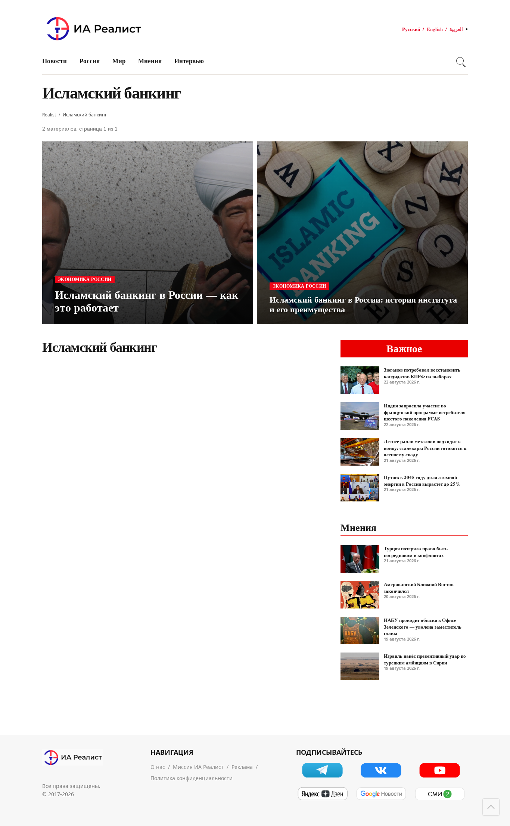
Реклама (242, 766)
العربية (456, 28)
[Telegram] (322, 770)
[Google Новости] (381, 794)
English (435, 28)
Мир (118, 60)
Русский (411, 28)
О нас (157, 766)
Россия (90, 60)
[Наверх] (491, 807)
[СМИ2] (439, 794)
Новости (54, 60)
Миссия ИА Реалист (198, 766)
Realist (49, 115)
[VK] (381, 770)
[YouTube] (439, 770)
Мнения (150, 60)
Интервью (189, 60)
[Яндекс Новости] (322, 794)
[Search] (460, 61)
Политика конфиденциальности (191, 778)
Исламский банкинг (85, 115)
